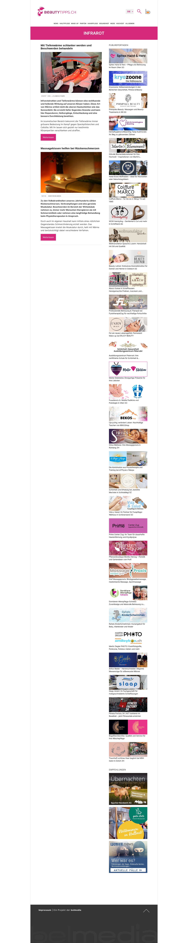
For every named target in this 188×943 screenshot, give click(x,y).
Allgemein (129, 24)
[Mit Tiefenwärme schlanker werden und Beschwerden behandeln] (71, 72)
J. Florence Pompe (58, 96)
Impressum (45, 910)
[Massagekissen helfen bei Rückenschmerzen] (71, 172)
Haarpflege (93, 24)
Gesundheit (104, 24)
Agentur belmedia (54, 196)
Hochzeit (120, 24)
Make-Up (75, 24)
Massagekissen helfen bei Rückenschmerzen (70, 148)
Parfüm (83, 24)
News (56, 24)
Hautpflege (65, 24)
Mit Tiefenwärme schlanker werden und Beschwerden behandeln (66, 47)
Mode (112, 24)
